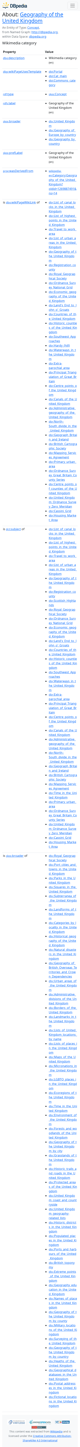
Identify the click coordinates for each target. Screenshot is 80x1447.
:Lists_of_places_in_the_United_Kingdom (63, 1048)
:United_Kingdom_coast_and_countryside (63, 1200)
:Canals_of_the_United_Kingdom (63, 401)
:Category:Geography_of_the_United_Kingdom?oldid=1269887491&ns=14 (63, 182)
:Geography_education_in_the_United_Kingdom (63, 1289)
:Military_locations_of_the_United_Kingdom (63, 1329)
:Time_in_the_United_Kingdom (63, 795)
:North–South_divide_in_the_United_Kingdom (63, 426)
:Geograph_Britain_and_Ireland (63, 437)
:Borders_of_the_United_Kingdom (63, 1010)
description (14, 58)
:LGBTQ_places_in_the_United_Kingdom (63, 1083)
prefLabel (13, 153)
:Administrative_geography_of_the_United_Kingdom (62, 412)
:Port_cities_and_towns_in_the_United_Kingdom (63, 869)
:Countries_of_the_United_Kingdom (62, 316)
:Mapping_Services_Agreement (62, 455)
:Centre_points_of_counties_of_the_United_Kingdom (63, 488)
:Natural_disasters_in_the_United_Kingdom (62, 954)
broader (12, 121)
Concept (33, 28)
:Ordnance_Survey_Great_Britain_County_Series (63, 475)
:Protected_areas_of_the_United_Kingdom (63, 1186)
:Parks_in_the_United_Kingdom (62, 880)
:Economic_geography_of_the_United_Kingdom (62, 296)
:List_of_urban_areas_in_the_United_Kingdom (63, 242)
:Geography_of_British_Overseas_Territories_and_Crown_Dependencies (63, 970)
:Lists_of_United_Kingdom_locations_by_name (63, 1034)
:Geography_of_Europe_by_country (62, 132)
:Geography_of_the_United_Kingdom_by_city (63, 1146)
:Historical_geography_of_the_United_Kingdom (62, 940)
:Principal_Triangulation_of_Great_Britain (63, 376)
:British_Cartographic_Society (63, 446)
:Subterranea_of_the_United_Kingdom (63, 900)
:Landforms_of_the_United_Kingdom (62, 913)
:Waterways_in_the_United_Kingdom (62, 354)
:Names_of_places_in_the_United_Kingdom (63, 1302)
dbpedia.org (37, 36)
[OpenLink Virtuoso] (16, 1422)
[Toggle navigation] (72, 5)
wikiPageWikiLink (21, 202)
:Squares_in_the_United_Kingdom (63, 889)
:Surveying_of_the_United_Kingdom (63, 1341)
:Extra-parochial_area (59, 365)
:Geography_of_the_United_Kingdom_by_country (63, 1352)
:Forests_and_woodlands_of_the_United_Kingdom (63, 1133)
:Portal (55, 72)
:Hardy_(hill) (59, 345)
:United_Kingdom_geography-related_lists (62, 1213)
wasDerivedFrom (18, 171)
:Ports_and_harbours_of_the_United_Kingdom (62, 1253)
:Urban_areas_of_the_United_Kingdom (63, 985)
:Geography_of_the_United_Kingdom (62, 256)
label (9, 103)
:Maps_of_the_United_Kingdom (62, 1059)
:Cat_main (58, 76)
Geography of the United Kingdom (32, 17)
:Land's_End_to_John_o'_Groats (62, 307)
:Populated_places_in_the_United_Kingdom (62, 1240)
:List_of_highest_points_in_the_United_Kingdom (62, 220)
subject (13, 529)
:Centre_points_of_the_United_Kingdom (63, 390)
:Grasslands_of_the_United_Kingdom (63, 1159)
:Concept (58, 94)
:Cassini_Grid (60, 511)
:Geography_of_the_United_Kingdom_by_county (63, 1316)
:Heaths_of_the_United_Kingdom (62, 1363)
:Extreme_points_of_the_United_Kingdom (62, 1276)
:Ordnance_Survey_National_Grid (62, 285)
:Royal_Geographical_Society (62, 276)
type (8, 94)
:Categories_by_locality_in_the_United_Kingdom (63, 927)
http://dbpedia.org (44, 32)
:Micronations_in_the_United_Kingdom (63, 1070)
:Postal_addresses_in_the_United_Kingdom (62, 1387)
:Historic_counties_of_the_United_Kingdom (63, 327)
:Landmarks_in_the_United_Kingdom (62, 1021)
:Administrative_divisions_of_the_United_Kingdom (63, 998)
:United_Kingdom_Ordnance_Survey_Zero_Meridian (62, 502)
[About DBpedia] (14, 5)
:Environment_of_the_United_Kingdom (63, 1119)
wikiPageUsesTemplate (22, 72)
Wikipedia (56, 1431)
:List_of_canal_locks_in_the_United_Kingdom (62, 206)
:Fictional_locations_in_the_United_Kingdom (63, 1401)
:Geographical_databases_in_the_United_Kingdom (63, 1374)
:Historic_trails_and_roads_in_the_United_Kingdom (62, 1173)
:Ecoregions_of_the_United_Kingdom (63, 1097)
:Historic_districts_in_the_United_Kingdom (63, 1226)
